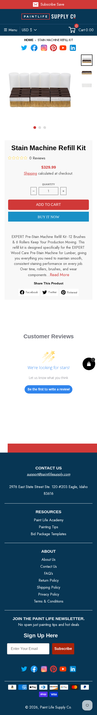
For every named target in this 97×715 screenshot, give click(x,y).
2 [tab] (40, 128)
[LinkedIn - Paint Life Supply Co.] (73, 48)
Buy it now (48, 217)
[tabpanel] (40, 90)
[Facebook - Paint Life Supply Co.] (34, 48)
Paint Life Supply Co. (56, 707)
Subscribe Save (52, 4)
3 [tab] (45, 128)
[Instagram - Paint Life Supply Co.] (44, 48)
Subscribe (63, 649)
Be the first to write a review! (49, 389)
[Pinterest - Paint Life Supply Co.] (53, 47)
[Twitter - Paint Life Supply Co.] (24, 48)
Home (28, 40)
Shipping (30, 173)
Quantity (48, 184)
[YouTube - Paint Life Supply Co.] (63, 48)
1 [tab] (35, 128)
